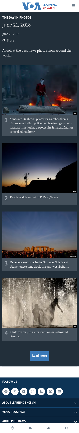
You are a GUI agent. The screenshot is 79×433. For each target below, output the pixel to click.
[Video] (30, 428)
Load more (39, 356)
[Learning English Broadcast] (48, 428)
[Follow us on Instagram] (32, 391)
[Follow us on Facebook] (6, 391)
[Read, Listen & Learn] (12, 428)
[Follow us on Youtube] (23, 391)
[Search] (66, 428)
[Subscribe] (59, 391)
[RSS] (41, 391)
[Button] (8, 41)
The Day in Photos (16, 18)
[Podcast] (50, 391)
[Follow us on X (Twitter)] (14, 391)
